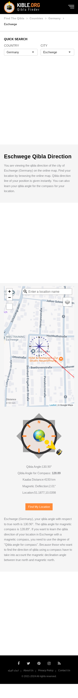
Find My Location (39, 506)
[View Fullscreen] (9, 306)
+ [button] (9, 291)
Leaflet (53, 404)
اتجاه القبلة (13, 670)
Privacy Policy (45, 670)
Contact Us (64, 670)
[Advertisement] (39, 104)
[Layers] (67, 301)
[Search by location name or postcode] (25, 292)
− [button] (9, 297)
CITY (44, 45)
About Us (28, 670)
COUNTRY (11, 45)
